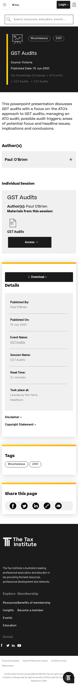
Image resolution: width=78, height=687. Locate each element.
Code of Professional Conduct (35, 661)
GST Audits (17, 342)
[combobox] (39, 19)
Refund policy (8, 666)
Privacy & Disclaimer (10, 661)
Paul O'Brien (18, 307)
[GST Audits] (47, 508)
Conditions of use (58, 661)
